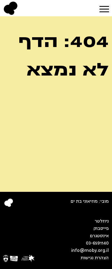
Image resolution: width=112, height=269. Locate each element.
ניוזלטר (101, 221)
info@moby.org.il (89, 250)
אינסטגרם (99, 236)
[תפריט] (104, 7)
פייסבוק (101, 228)
